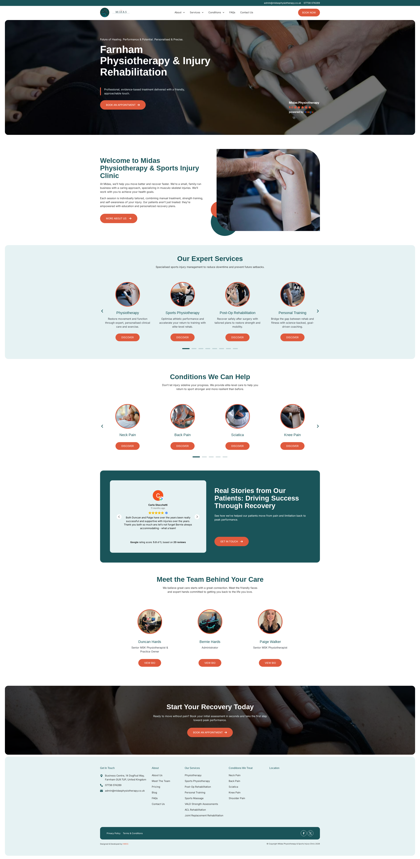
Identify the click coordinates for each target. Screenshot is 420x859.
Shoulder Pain (237, 798)
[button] (102, 311)
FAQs (232, 12)
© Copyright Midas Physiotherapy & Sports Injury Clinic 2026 (293, 844)
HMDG (125, 844)
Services (195, 12)
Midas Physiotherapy (304, 102)
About (178, 12)
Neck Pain (235, 775)
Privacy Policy (113, 833)
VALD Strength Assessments (201, 804)
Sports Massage (194, 798)
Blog (154, 792)
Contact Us (246, 12)
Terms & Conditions (133, 833)
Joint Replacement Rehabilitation (204, 815)
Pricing (156, 786)
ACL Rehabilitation (195, 809)
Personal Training (195, 792)
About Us (157, 775)
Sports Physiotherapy (197, 781)
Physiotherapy (193, 775)
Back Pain (234, 781)
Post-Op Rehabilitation (198, 786)
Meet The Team (161, 781)
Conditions (214, 12)
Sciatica (233, 786)
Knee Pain (235, 792)
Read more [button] (158, 533)
